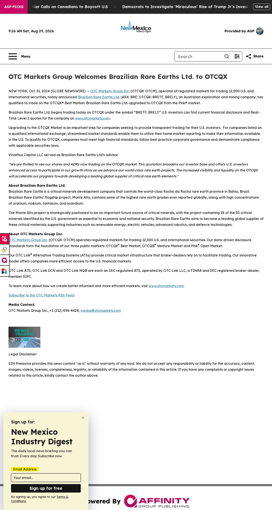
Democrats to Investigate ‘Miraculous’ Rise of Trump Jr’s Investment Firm (195, 6)
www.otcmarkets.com (92, 118)
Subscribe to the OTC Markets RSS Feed (41, 295)
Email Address (25, 469)
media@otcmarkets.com (101, 310)
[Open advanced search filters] (237, 56)
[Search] (227, 56)
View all (261, 6)
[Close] (83, 418)
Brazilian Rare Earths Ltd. (99, 97)
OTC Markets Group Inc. (110, 91)
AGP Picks (13, 7)
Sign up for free (46, 488)
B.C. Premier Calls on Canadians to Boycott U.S (62, 6)
